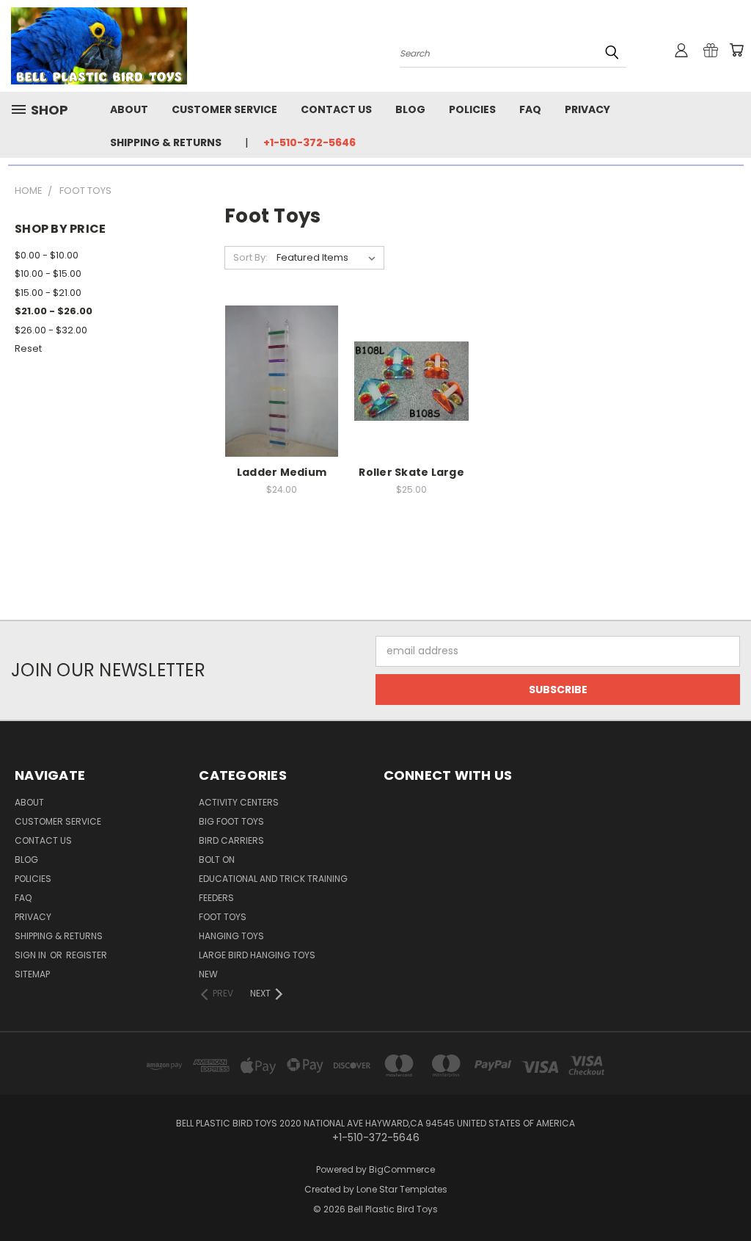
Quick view (281, 350)
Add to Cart (282, 406)
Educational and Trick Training (273, 878)
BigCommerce (402, 1169)
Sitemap (32, 974)
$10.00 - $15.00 (48, 274)
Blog (410, 109)
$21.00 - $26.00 (53, 311)
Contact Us (336, 109)
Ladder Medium (281, 472)
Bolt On (217, 859)
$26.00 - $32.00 (51, 330)
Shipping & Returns (165, 142)
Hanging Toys (231, 936)
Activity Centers (239, 802)
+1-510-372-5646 (309, 142)
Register (86, 955)
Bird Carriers (231, 840)
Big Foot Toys (231, 821)
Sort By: (250, 257)
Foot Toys (222, 917)
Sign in (31, 955)
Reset (28, 348)
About (129, 109)
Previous (729, 1195)
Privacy (587, 109)
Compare (276, 379)
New (208, 974)
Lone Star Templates (401, 1189)
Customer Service (224, 109)
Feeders (216, 897)
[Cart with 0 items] (736, 50)
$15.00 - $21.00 (48, 293)
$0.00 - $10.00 (46, 255)
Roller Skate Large (411, 472)
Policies (472, 109)
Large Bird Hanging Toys (257, 955)
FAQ (530, 109)
